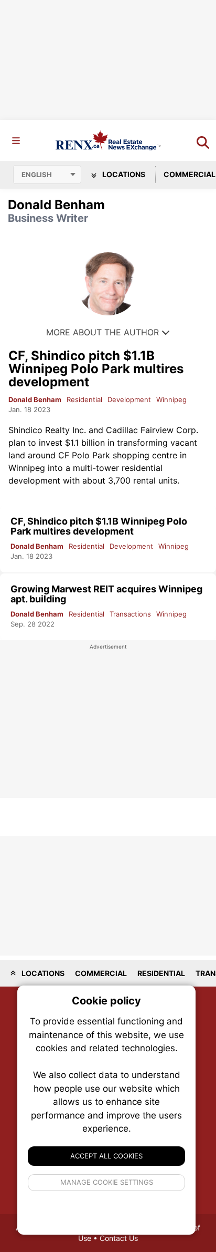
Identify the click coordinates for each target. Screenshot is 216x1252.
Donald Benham (34, 399)
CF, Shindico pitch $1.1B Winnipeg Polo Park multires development (95, 368)
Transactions (130, 614)
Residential (84, 399)
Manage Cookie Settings (106, 1182)
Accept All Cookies (106, 1156)
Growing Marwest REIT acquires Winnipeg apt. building (106, 593)
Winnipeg (171, 399)
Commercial (101, 973)
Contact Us (119, 1238)
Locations (123, 174)
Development (129, 399)
